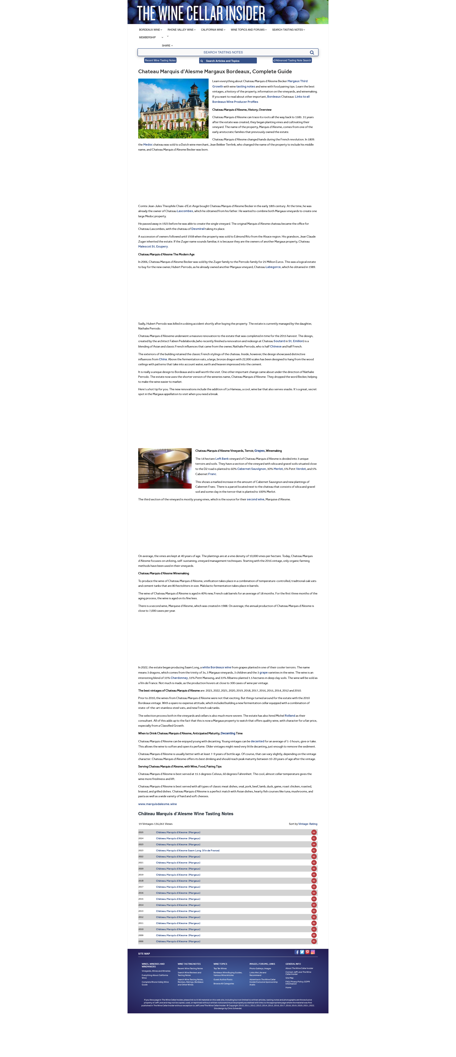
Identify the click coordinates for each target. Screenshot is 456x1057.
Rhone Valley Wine (180, 29)
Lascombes (184, 209)
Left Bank (221, 453)
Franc (212, 468)
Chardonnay (179, 670)
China (163, 355)
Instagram (313, 943)
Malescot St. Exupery (152, 244)
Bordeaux (265, 95)
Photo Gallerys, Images (260, 959)
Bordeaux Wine (149, 29)
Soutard (279, 337)
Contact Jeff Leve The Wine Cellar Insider (298, 964)
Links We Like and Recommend (258, 964)
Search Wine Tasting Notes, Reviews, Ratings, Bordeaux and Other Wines (190, 973)
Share (166, 45)
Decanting (227, 725)
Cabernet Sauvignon (250, 463)
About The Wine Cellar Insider (299, 959)
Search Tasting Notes (287, 29)
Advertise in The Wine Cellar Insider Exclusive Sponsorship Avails (264, 973)
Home (288, 978)
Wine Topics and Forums (248, 29)
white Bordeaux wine (216, 660)
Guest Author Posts (223, 970)
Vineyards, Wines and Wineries (156, 962)
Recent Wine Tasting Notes (160, 60)
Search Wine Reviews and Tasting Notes (189, 964)
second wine (255, 493)
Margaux (293, 81)
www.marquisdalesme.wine (156, 795)
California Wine (212, 29)
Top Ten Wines (220, 959)
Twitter (302, 943)
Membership (147, 37)
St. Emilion (295, 337)
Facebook (297, 943)
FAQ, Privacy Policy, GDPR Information (298, 973)
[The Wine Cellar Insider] (200, 12)
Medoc (147, 143)
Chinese (275, 342)
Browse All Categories (224, 974)
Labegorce (272, 263)
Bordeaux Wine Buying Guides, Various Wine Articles (228, 964)
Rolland (290, 708)
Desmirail (197, 226)
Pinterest (307, 943)
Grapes (259, 446)
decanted (257, 733)
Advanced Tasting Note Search (293, 60)
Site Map (290, 969)
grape (254, 665)
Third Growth (308, 81)
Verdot (298, 463)
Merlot (276, 463)
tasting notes (234, 85)
